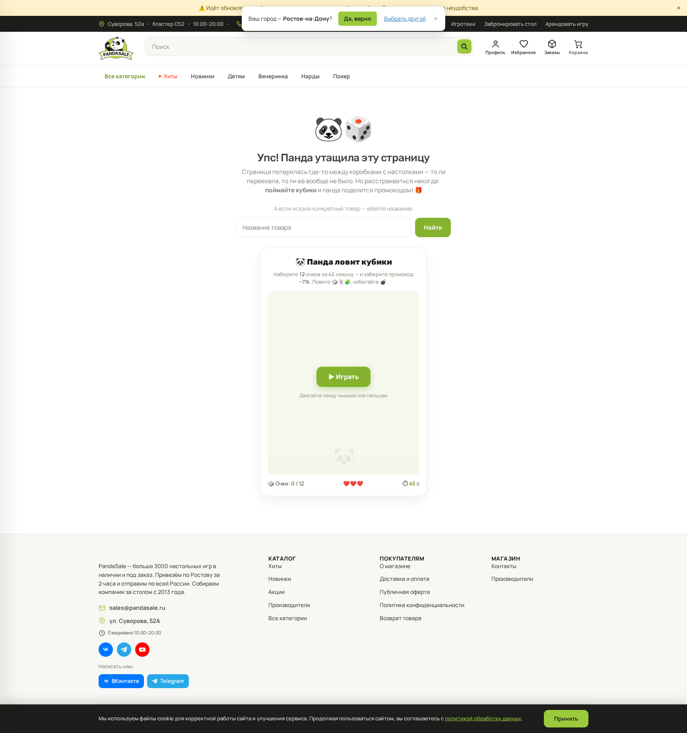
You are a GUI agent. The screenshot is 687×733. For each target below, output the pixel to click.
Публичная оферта (405, 592)
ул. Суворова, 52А (134, 621)
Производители (289, 605)
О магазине (395, 566)
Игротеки (463, 23)
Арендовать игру (566, 23)
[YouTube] (142, 649)
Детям (236, 76)
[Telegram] (124, 649)
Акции (276, 592)
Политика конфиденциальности (422, 605)
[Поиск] (464, 46)
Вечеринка (273, 76)
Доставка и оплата (404, 578)
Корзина (578, 52)
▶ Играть (343, 376)
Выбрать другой (405, 18)
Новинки (202, 76)
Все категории (125, 76)
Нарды (310, 76)
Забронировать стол (510, 23)
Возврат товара (400, 618)
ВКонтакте (125, 681)
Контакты (503, 566)
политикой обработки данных (483, 718)
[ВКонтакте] (106, 649)
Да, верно (357, 18)
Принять (566, 718)
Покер (341, 76)
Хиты (170, 76)
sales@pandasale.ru (137, 607)
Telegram (172, 681)
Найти (433, 227)
